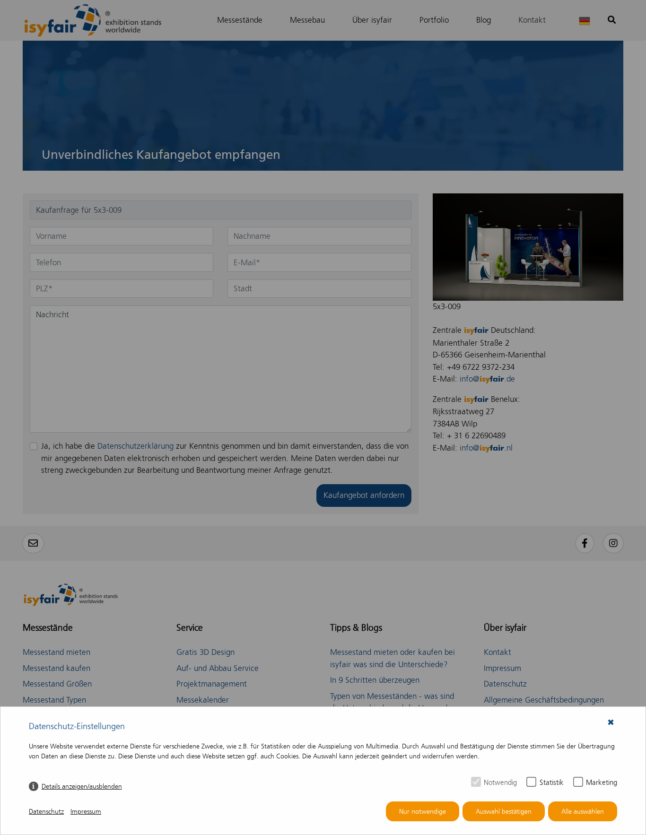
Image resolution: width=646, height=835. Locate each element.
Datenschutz (46, 812)
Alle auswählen (582, 812)
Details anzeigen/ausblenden (82, 787)
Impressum (85, 812)
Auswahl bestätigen (504, 812)
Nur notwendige (422, 812)
